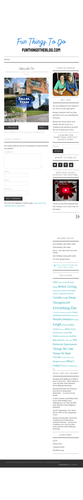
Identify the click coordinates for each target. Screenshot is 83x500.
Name (7, 171)
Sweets (61, 340)
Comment (9, 152)
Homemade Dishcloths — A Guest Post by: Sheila (64, 393)
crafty (65, 297)
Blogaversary (57, 291)
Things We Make (62, 353)
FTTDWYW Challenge (59, 312)
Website (8, 189)
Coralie (57, 297)
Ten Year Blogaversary (61, 259)
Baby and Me (62, 282)
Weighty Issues (59, 361)
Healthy (58, 319)
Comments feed (58, 447)
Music (68, 329)
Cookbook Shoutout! (66, 294)
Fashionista (63, 465)
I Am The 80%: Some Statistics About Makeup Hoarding (65, 405)
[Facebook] (60, 165)
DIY (68, 302)
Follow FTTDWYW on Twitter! (66, 266)
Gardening (57, 315)
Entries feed (57, 444)
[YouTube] (71, 165)
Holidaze (68, 319)
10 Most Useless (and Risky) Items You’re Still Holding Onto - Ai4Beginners (65, 401)
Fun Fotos (69, 312)
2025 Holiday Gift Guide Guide (64, 244)
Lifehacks (65, 325)
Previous (11, 127)
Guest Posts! (74, 315)
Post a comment (10, 132)
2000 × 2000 (30, 72)
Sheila (66, 333)
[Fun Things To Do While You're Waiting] (41, 45)
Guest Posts (66, 315)
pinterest (61, 333)
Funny (75, 312)
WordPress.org (58, 450)
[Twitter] (55, 165)
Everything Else (65, 308)
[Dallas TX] (26, 100)
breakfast (72, 291)
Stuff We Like (64, 336)
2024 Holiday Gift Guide (62, 247)
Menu (7, 59)
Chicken (55, 294)
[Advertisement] (41, 16)
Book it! (65, 291)
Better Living (67, 286)
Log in (55, 440)
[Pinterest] (66, 165)
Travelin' (57, 357)
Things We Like (63, 348)
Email (7, 180)
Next (43, 127)
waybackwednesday (68, 357)
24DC (55, 282)
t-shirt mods (68, 340)
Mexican (62, 329)
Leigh (57, 324)
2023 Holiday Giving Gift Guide (64, 256)
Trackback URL (38, 132)
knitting (76, 319)
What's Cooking (68, 366)
